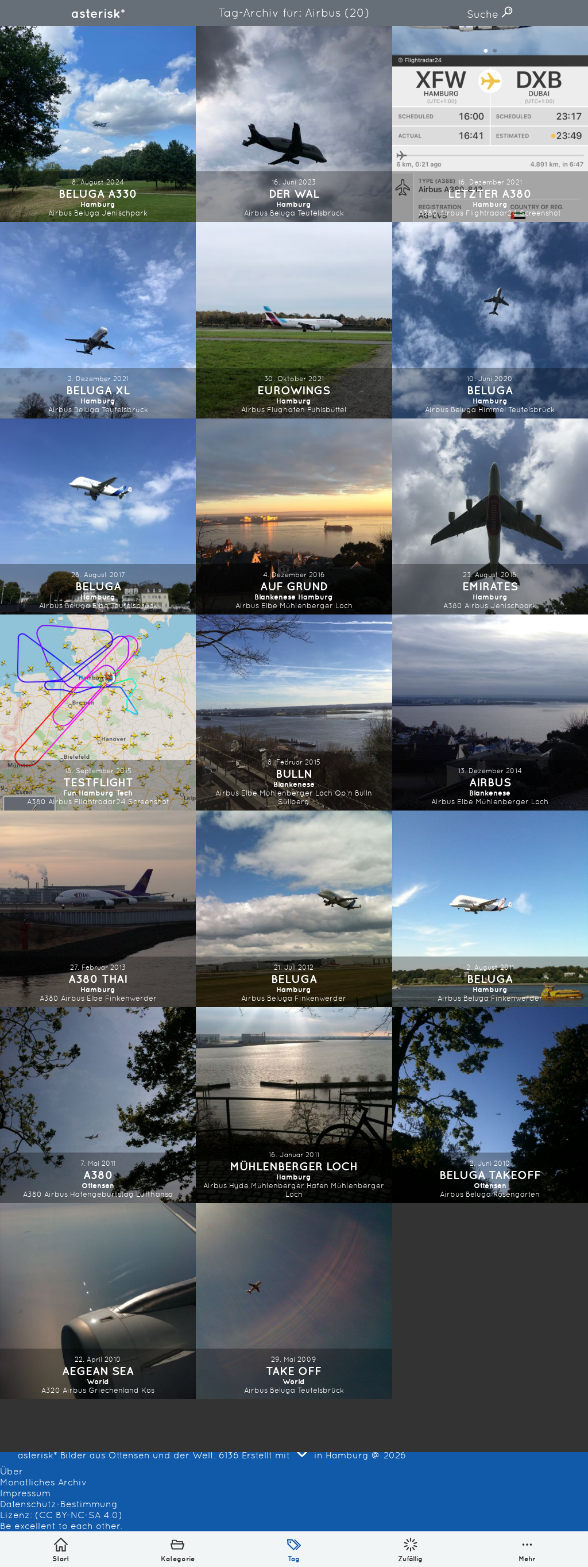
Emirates (490, 586)
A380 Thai (97, 978)
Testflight (98, 782)
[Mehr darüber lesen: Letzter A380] (490, 124)
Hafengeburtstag (102, 1194)
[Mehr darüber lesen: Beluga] (490, 320)
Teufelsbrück (320, 213)
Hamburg (97, 204)
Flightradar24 (491, 213)
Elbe (100, 605)
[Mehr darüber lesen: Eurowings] (294, 320)
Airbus (60, 213)
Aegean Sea (98, 1370)
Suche (484, 14)
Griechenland (113, 1390)
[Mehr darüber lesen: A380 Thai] (98, 909)
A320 (50, 1390)
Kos (147, 1390)
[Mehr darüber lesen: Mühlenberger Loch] (294, 1105)
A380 (428, 213)
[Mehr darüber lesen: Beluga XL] (98, 320)
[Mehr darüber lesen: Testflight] (98, 712)
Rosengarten (516, 1194)
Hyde (239, 1185)
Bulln (294, 773)
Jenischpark (125, 213)
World (98, 1381)
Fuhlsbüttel (326, 409)
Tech (124, 793)
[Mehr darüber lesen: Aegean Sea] (98, 1301)
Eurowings (293, 390)
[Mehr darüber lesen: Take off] (294, 1301)
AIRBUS (490, 782)
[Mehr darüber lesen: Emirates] (490, 516)
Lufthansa (154, 1194)
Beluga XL (98, 390)
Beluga (86, 213)
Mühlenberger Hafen (289, 1185)
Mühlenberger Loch (316, 605)
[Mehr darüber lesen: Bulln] (294, 712)
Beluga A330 (98, 193)
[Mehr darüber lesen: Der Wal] (294, 124)
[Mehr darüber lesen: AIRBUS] (490, 712)
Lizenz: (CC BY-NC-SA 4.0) (61, 1515)
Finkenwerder (131, 998)
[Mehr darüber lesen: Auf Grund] (294, 516)
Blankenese (275, 597)
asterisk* (98, 13)
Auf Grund (294, 586)
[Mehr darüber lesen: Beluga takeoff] (490, 1105)
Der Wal (294, 193)
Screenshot (540, 213)
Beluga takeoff (490, 1174)
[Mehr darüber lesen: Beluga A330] (98, 124)
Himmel (492, 409)
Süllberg (294, 801)
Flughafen (286, 409)
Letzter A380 (490, 193)
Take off (294, 1370)
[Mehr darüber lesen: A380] (98, 1105)
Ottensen (98, 1185)
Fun (69, 793)
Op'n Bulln (353, 793)
